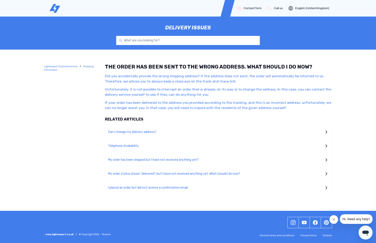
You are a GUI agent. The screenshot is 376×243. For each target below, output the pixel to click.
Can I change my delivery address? (132, 132)
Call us (278, 8)
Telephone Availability (123, 146)
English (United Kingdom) (312, 8)
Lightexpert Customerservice (61, 66)
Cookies (327, 235)
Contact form (253, 8)
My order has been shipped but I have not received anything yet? (153, 160)
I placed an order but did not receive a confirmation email (148, 187)
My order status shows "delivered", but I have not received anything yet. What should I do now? (174, 174)
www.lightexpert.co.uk (60, 234)
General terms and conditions (277, 235)
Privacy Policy (308, 235)
